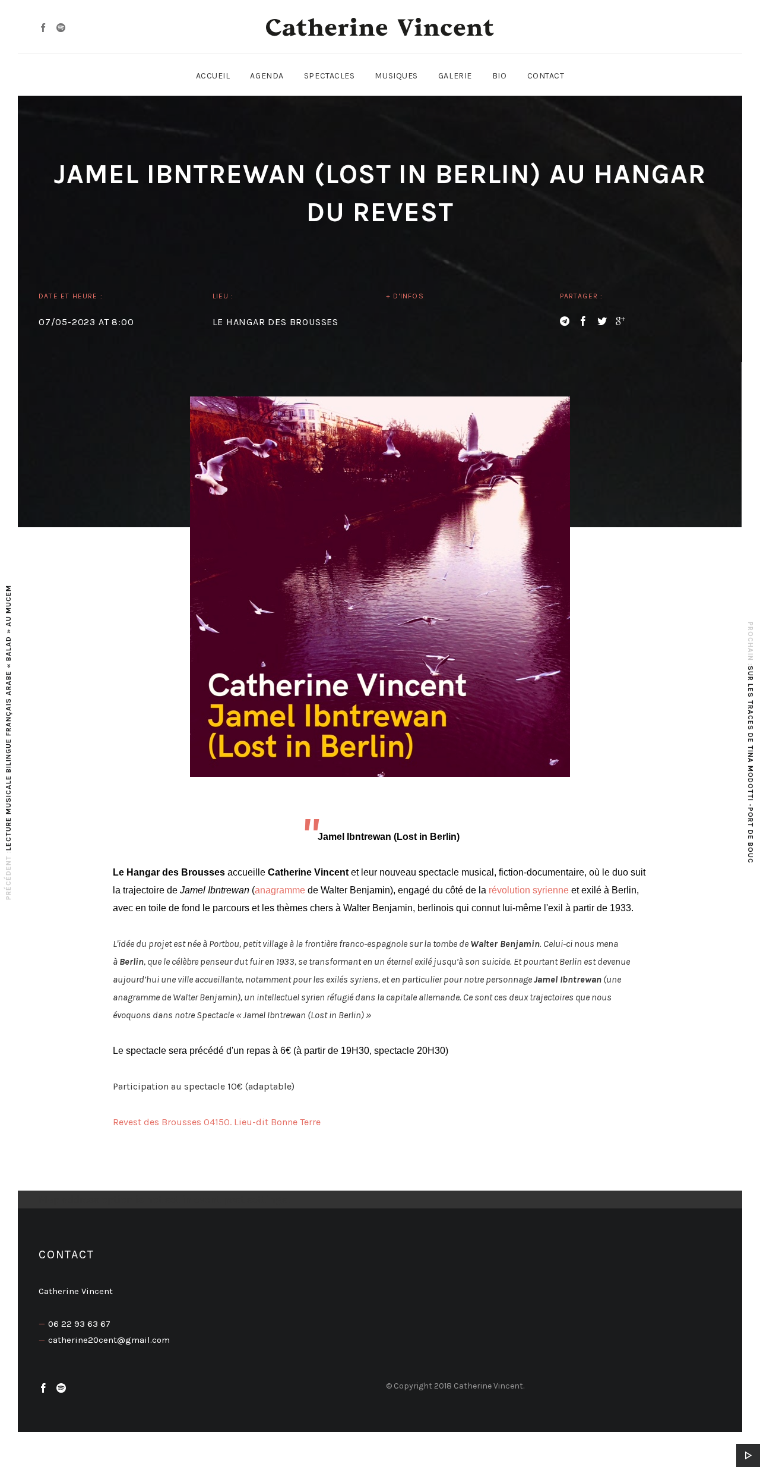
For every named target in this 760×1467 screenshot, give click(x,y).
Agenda (266, 76)
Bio (499, 76)
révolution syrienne (529, 890)
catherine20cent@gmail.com (109, 1339)
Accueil (213, 76)
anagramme (280, 890)
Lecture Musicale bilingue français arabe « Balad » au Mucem (8, 718)
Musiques (396, 76)
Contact (546, 76)
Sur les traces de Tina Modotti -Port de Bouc (750, 765)
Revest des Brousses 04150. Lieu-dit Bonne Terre (217, 1122)
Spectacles (329, 76)
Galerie (455, 76)
